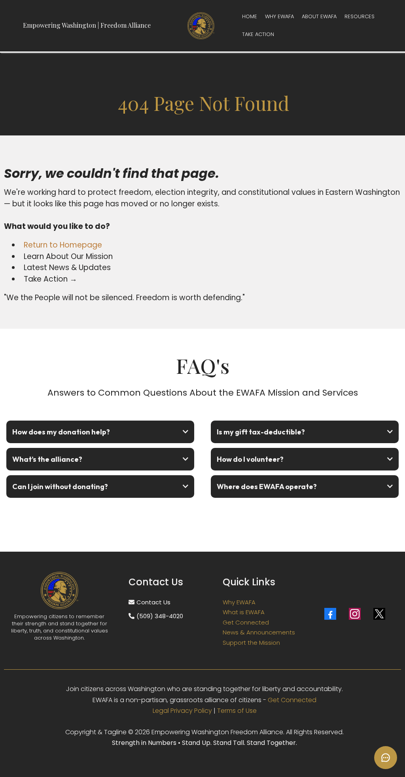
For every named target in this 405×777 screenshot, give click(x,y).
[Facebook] (330, 614)
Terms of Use (237, 710)
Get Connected (246, 622)
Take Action (258, 34)
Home (249, 16)
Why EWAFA (279, 16)
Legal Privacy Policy (182, 710)
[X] (379, 614)
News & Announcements (259, 632)
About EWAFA (319, 16)
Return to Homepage (63, 245)
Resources (359, 16)
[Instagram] (355, 614)
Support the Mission (251, 642)
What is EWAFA (244, 612)
